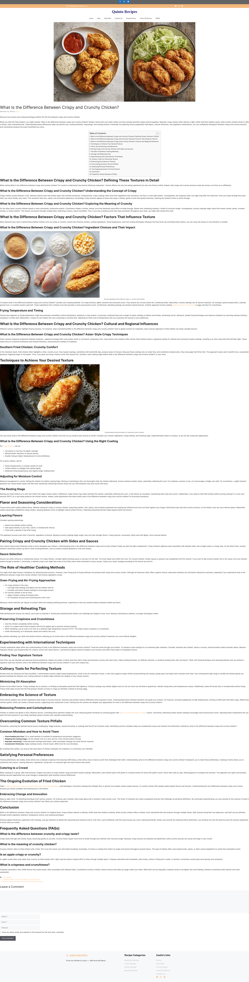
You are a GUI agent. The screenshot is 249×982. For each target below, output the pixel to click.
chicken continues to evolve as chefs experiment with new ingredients (31, 786)
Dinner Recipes (130, 967)
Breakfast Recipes (131, 960)
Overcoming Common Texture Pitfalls (105, 164)
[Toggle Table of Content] (156, 133)
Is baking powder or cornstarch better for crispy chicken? (21, 879)
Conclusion (96, 172)
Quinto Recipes (124, 11)
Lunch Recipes (7, 877)
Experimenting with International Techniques (107, 156)
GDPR (158, 18)
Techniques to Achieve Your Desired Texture (107, 144)
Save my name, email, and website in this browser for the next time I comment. (33, 932)
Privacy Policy (131, 18)
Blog (98, 18)
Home (91, 18)
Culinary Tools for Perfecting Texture (105, 159)
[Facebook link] (176, 6)
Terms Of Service (146, 18)
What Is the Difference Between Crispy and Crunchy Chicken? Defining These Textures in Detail (125, 136)
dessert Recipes (130, 970)
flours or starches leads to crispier (132, 713)
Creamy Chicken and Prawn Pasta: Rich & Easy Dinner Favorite (22, 881)
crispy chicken (8, 446)
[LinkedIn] (164, 977)
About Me (107, 18)
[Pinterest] (128, 1)
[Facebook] (120, 1)
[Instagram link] (179, 6)
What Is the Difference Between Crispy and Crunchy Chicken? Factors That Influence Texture (124, 139)
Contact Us (118, 18)
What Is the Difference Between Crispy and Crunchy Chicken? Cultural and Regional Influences (125, 141)
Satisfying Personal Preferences (103, 167)
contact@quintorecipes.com (77, 6)
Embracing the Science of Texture (103, 161)
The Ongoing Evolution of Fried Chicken (106, 169)
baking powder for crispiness (183, 305)
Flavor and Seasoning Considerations (104, 146)
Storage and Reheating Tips (101, 154)
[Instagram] (124, 1)
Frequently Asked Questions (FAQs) (104, 174)
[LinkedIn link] (182, 6)
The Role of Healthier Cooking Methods (105, 151)
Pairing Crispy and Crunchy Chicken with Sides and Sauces (112, 149)
